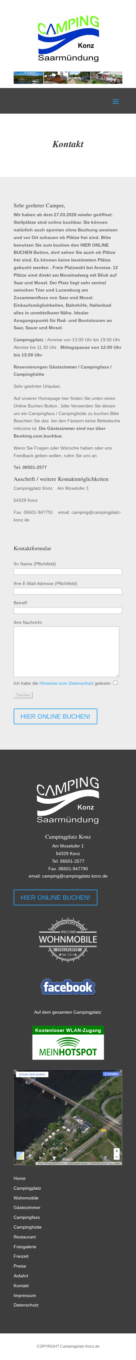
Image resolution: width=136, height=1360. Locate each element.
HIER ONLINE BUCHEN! (55, 716)
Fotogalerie (25, 1246)
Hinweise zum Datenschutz (67, 683)
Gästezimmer (27, 1207)
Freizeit (21, 1256)
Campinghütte (28, 1227)
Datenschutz (26, 1304)
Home (20, 1178)
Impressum (25, 1295)
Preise (20, 1266)
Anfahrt (21, 1275)
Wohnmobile (26, 1197)
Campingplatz (27, 1188)
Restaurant (25, 1236)
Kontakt (21, 1285)
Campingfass (27, 1217)
